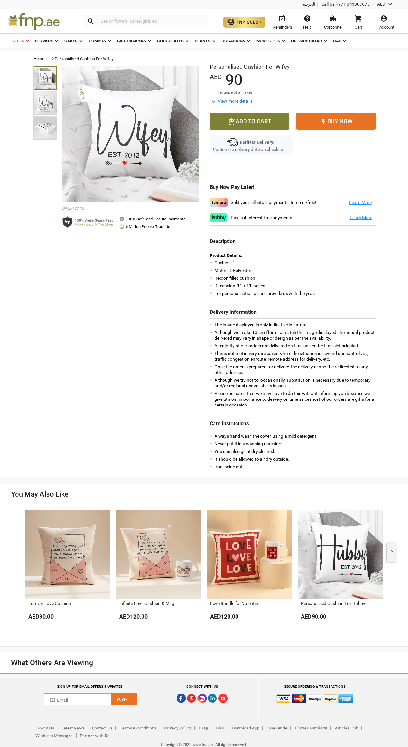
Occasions (233, 41)
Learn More (360, 202)
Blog (220, 727)
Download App (245, 727)
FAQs (203, 727)
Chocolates (170, 41)
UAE (337, 41)
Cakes (70, 41)
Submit (123, 699)
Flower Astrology (311, 727)
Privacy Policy (177, 727)
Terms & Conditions (138, 727)
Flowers (44, 41)
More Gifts (268, 41)
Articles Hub (346, 727)
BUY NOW (336, 122)
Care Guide (277, 727)
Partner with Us (94, 735)
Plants (202, 41)
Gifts (18, 41)
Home (39, 58)
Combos (97, 41)
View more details (231, 101)
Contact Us (102, 727)
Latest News (73, 727)
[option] (67, 571)
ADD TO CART (249, 122)
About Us (45, 727)
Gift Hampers (131, 41)
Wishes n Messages (53, 735)
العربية (309, 4)
